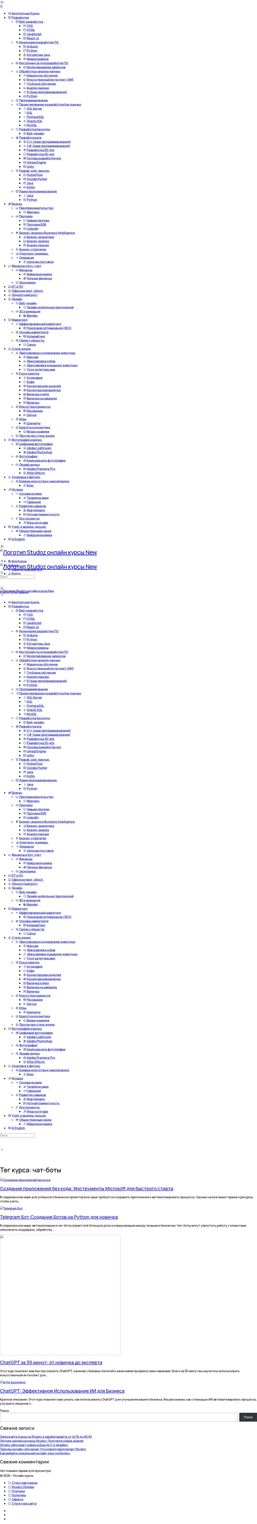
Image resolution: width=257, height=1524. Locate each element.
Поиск (4, 1411)
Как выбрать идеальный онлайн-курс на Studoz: (35, 1453)
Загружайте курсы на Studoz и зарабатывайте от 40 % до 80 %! (46, 1437)
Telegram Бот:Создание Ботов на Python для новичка (59, 1217)
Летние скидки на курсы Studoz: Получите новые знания (41, 1441)
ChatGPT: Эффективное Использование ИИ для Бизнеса (62, 1391)
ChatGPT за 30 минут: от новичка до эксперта (51, 1362)
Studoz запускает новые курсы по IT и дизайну (34, 1445)
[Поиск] (2, 588)
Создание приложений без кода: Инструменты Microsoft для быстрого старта (86, 1188)
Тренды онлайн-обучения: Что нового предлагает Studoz (43, 1449)
